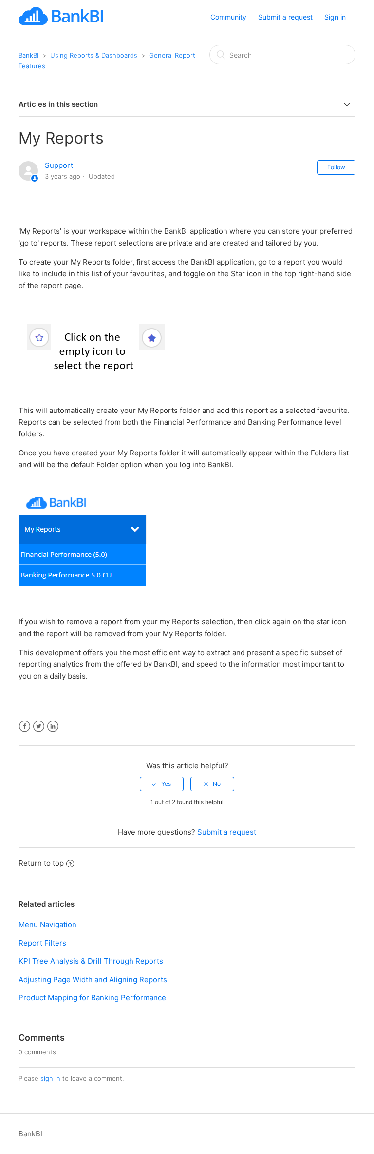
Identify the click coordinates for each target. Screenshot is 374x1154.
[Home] (60, 22)
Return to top (41, 862)
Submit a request (285, 17)
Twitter (39, 727)
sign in (50, 1078)
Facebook (25, 727)
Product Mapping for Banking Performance (92, 997)
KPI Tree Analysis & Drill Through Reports (91, 961)
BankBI (28, 55)
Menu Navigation (47, 924)
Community (228, 17)
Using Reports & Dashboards (93, 55)
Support (59, 165)
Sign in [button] (335, 17)
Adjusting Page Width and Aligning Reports (93, 979)
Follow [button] (336, 167)
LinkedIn (53, 727)
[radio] (162, 784)
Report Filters (42, 943)
